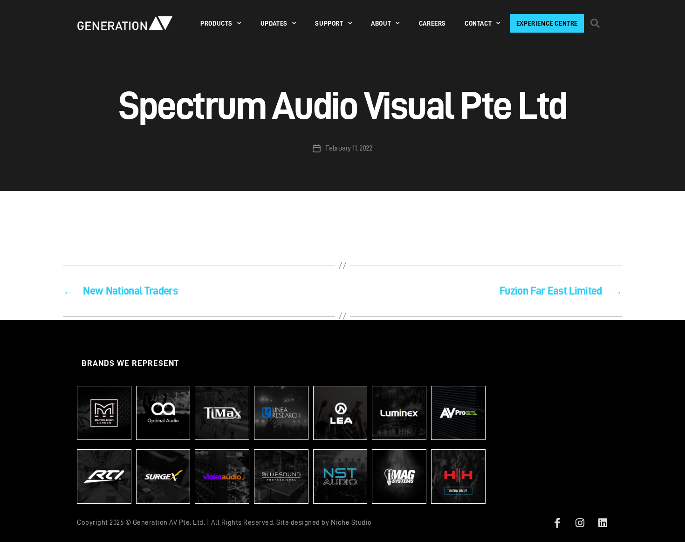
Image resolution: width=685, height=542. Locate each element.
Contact (478, 23)
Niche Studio (351, 522)
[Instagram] (580, 523)
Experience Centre (547, 23)
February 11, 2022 (348, 148)
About (381, 23)
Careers (432, 23)
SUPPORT (329, 23)
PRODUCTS (216, 23)
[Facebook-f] (557, 523)
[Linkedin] (602, 523)
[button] (595, 23)
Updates (274, 23)
